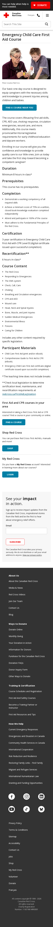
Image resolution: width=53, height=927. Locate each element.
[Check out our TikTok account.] (26, 809)
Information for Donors (20, 649)
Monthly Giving (16, 636)
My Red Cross (15, 869)
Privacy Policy (15, 823)
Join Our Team (16, 601)
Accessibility (14, 843)
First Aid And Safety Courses (22, 698)
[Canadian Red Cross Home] (12, 15)
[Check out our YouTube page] (11, 809)
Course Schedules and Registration (25, 691)
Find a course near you (19, 107)
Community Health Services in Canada (27, 742)
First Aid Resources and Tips (22, 714)
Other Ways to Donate (19, 676)
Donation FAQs (16, 663)
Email (9, 525)
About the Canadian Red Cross (23, 581)
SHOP (10, 448)
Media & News (16, 587)
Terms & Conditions (18, 829)
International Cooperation (21, 749)
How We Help (16, 723)
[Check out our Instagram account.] (26, 796)
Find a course (14, 422)
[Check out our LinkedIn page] (41, 796)
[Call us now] (38, 15)
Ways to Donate (18, 623)
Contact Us (14, 607)
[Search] (46, 24)
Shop (11, 863)
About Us (14, 575)
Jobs (11, 856)
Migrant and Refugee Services (23, 769)
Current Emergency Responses (23, 729)
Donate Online (16, 629)
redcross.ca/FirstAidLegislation (19, 394)
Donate (12, 883)
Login (10, 474)
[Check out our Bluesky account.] (41, 809)
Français (31, 15)
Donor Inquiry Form (18, 669)
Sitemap (12, 836)
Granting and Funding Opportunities (26, 782)
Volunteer (13, 876)
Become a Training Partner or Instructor (23, 706)
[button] (47, 15)
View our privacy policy (32, 555)
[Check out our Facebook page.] (11, 796)
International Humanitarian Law (24, 776)
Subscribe (15, 541)
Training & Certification (22, 685)
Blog (11, 614)
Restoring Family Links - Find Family (26, 762)
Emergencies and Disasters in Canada (27, 736)
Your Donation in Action (20, 642)
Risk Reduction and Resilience (23, 756)
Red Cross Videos (17, 594)
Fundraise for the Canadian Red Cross (27, 656)
